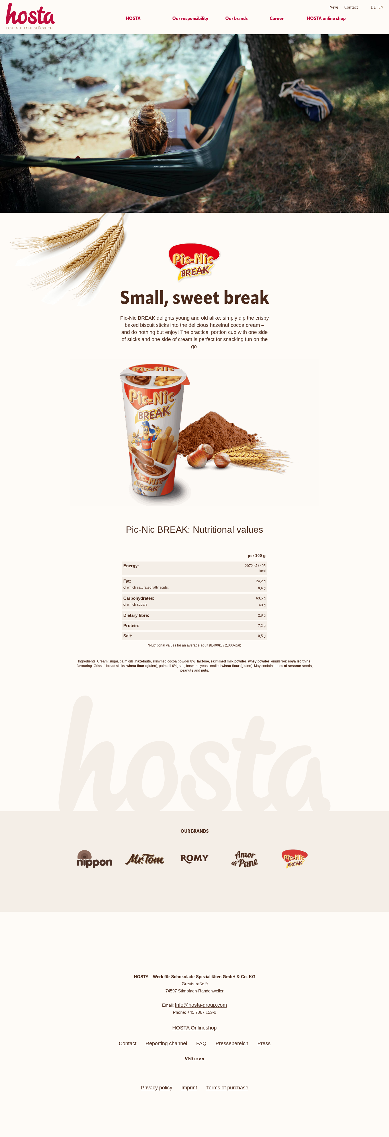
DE (373, 7)
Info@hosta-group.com (201, 1005)
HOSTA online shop (326, 19)
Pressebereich (232, 1043)
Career (277, 19)
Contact (351, 7)
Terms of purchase (227, 1088)
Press (264, 1043)
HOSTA (133, 19)
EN (380, 7)
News (334, 7)
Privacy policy (156, 1088)
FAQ (201, 1043)
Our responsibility (190, 19)
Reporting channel (166, 1043)
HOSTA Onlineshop (194, 1028)
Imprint (189, 1088)
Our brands (236, 19)
